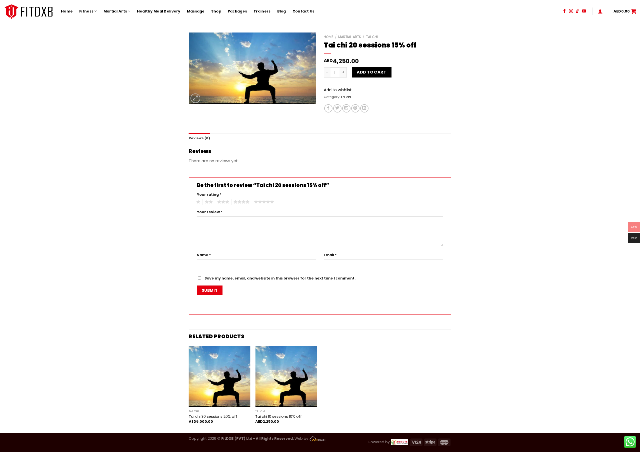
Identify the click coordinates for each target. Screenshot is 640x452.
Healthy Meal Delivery (158, 11)
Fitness (86, 11)
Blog (281, 11)
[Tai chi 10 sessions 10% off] (286, 377)
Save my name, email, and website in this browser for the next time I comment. (280, 278)
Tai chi (372, 36)
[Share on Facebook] (328, 108)
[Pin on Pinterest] (355, 108)
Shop (216, 11)
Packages (237, 11)
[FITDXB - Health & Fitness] (29, 11)
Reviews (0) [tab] (199, 138)
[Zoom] (195, 98)
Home (67, 11)
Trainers (262, 11)
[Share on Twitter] (337, 108)
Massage (196, 11)
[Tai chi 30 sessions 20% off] (219, 377)
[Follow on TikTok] (578, 11)
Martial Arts (115, 11)
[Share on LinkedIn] (364, 108)
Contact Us (303, 11)
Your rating (209, 194)
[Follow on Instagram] (571, 11)
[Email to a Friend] (346, 108)
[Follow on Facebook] (564, 11)
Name (204, 255)
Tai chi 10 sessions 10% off (278, 416)
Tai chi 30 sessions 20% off (213, 416)
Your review (209, 212)
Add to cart (371, 72)
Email (330, 255)
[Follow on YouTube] (584, 11)
